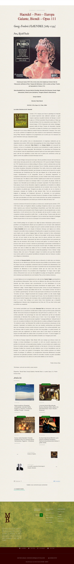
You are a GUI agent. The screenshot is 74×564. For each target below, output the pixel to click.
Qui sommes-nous (50, 513)
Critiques (43, 10)
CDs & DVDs (39, 10)
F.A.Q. (47, 515)
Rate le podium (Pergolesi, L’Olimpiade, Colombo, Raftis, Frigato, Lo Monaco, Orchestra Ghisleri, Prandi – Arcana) (23, 408)
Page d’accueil (61, 511)
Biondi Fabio (23, 371)
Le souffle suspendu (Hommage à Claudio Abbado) (36, 466)
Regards (59, 516)
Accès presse (49, 520)
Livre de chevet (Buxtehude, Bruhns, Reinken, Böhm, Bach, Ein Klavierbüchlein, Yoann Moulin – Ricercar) (48, 408)
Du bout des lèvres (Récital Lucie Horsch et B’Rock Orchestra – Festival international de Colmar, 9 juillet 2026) (49, 440)
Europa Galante (31, 371)
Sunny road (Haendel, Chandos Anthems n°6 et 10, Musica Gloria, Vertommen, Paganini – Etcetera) (24, 439)
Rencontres (60, 518)
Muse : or (42, 371)
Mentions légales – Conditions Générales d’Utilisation (31, 558)
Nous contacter (49, 522)
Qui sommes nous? (52, 558)
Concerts (44, 416)
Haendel (37, 371)
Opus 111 (51, 371)
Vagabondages (61, 521)
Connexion (57, 481)
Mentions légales (49, 517)
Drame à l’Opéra (31, 453)
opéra (46, 371)
